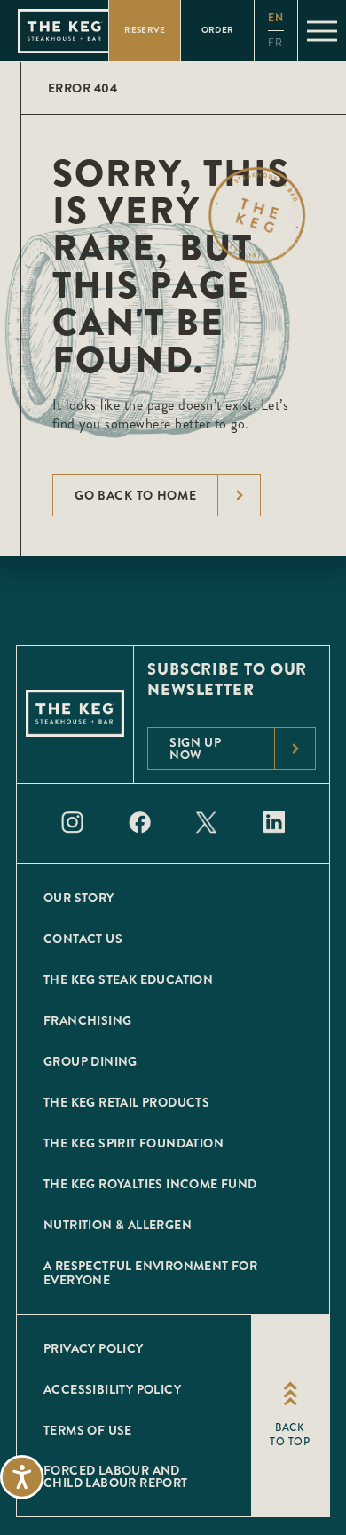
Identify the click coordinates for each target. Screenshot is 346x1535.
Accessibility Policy (112, 1389)
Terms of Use (87, 1430)
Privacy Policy (93, 1348)
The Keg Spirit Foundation (133, 1143)
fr (275, 43)
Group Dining (90, 1061)
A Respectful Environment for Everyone (150, 1273)
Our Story (78, 898)
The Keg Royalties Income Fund (150, 1184)
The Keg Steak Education (128, 979)
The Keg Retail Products (126, 1102)
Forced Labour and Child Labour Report (115, 1476)
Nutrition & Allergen (117, 1225)
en (276, 18)
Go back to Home (136, 495)
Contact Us (82, 938)
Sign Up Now (195, 748)
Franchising (87, 1020)
